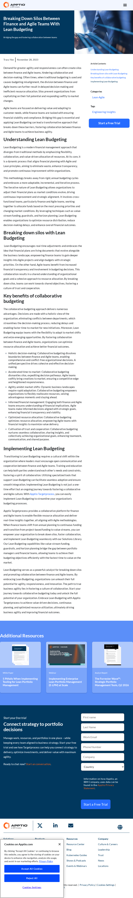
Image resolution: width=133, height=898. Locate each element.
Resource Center (75, 844)
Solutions (8, 838)
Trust (101, 855)
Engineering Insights (104, 111)
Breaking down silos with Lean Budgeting (109, 73)
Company (103, 838)
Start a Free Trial (96, 804)
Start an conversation (38, 764)
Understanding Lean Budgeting (105, 69)
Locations (103, 865)
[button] (125, 5)
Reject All (32, 878)
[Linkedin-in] (55, 826)
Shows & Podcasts (76, 860)
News (101, 860)
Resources (72, 838)
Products (40, 838)
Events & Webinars (76, 865)
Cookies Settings (105, 884)
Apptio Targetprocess (42, 493)
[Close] (59, 844)
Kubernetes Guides (76, 855)
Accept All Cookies (31, 868)
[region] (32, 868)
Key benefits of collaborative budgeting (108, 77)
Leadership (104, 849)
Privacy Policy (87, 884)
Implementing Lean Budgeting (104, 81)
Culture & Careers (108, 844)
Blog (68, 849)
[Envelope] (71, 826)
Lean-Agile (98, 97)
